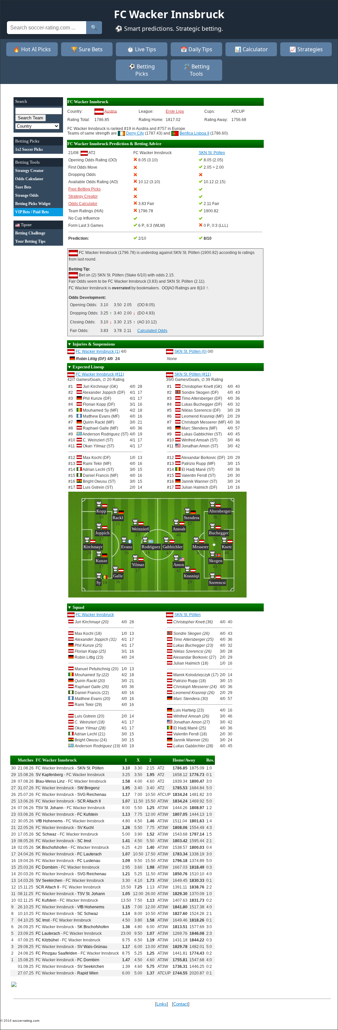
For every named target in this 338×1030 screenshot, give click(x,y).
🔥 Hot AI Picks (32, 49)
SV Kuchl (85, 827)
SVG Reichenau (91, 794)
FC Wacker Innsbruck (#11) (100, 374)
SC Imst (84, 841)
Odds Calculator (82, 203)
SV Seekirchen (49, 880)
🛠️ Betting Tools (197, 70)
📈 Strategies (306, 49)
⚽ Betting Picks (142, 70)
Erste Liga (175, 111)
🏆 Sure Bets (87, 49)
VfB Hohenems (49, 821)
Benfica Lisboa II (194, 133)
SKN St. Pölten (187, 614)
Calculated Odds (152, 330)
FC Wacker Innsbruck (95, 614)
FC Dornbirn (47, 867)
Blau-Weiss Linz (50, 781)
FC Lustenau (88, 860)
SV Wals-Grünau (92, 946)
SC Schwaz (46, 834)
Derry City (135, 133)
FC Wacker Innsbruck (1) (98, 351)
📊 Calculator (251, 49)
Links (161, 1004)
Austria (110, 111)
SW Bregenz (88, 788)
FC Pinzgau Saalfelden (56, 953)
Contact (180, 1004)
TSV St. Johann (49, 807)
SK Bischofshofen (51, 847)
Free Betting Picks (84, 189)
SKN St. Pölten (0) (190, 351)
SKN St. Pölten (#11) (192, 374)
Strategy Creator (83, 196)
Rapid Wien (87, 973)
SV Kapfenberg (49, 774)
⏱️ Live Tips (141, 49)
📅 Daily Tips (196, 49)
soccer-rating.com (26, 1020)
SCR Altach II (89, 801)
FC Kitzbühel (47, 940)
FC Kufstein (87, 814)
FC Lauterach (89, 854)
